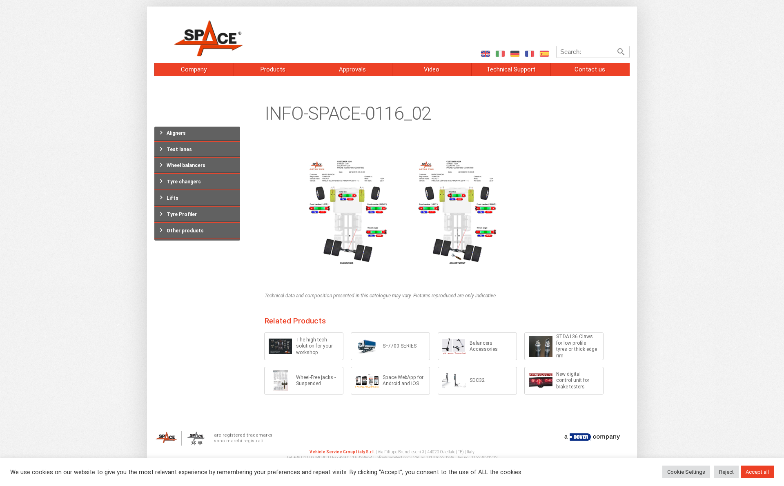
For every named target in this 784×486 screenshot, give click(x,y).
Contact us (590, 69)
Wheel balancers (186, 165)
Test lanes (179, 149)
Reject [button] (726, 472)
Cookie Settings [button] (686, 472)
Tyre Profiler (182, 214)
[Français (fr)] (529, 53)
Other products (185, 231)
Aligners (176, 133)
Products (273, 69)
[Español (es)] (544, 53)
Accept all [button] (757, 472)
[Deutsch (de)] (514, 53)
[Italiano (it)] (499, 53)
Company (194, 69)
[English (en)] (485, 53)
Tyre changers (184, 182)
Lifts (172, 198)
